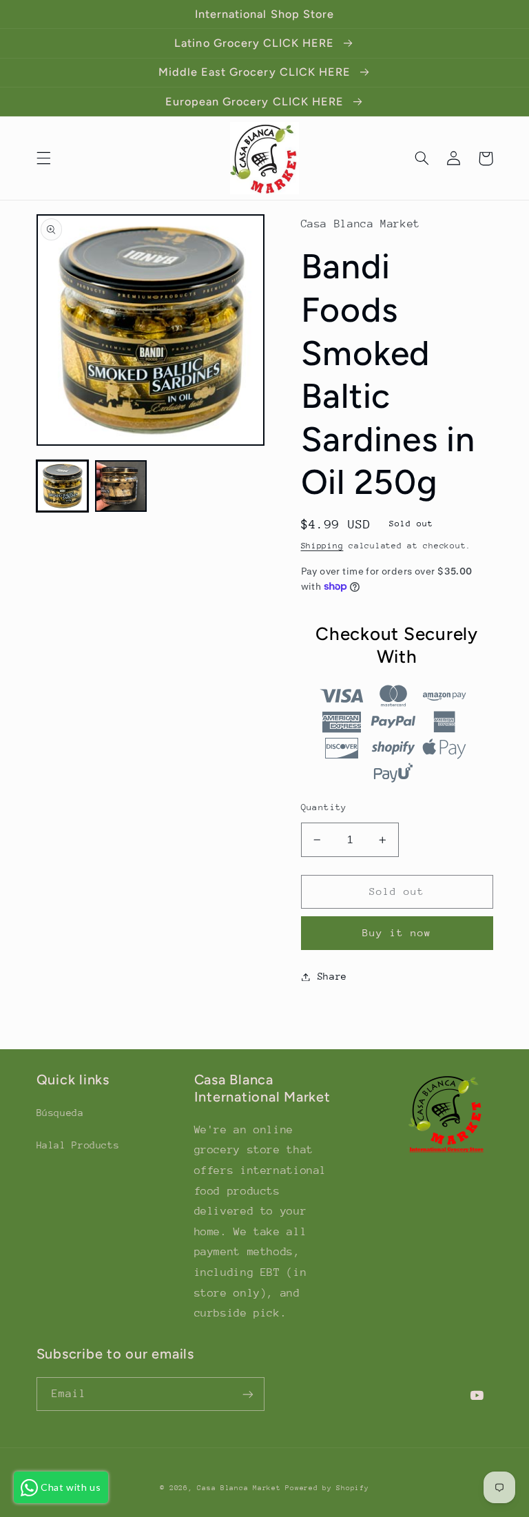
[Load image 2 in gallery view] (121, 486)
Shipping (322, 545)
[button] (43, 158)
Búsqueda (60, 1112)
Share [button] (332, 976)
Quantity (324, 807)
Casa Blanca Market (241, 1488)
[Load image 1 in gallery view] (62, 486)
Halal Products (78, 1144)
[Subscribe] (248, 1394)
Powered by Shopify (327, 1488)
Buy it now (397, 932)
